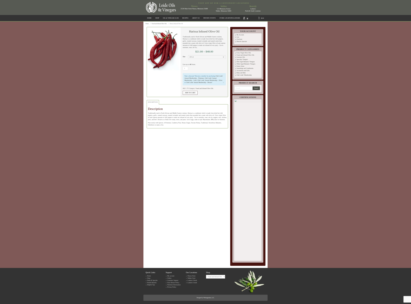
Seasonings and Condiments (245, 68)
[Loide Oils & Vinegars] (162, 7)
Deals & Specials (242, 41)
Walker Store (191, 278)
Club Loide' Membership (244, 75)
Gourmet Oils (241, 57)
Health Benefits (151, 282)
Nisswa (194, 6)
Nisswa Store (191, 276)
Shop (148, 278)
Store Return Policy (173, 282)
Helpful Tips (151, 285)
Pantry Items (240, 66)
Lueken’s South (192, 282)
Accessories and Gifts (243, 70)
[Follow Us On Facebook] (247, 18)
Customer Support (172, 280)
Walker (224, 6)
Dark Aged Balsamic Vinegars (246, 61)
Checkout (239, 39)
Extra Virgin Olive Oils (244, 53)
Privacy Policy (171, 287)
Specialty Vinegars (242, 59)
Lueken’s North (192, 280)
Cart (238, 37)
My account (170, 276)
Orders (169, 278)
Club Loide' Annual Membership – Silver (209, 80)
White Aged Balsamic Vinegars (246, 64)
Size (184, 56)
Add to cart (190, 93)
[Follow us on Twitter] (244, 18)
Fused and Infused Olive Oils (159, 23)
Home (147, 23)
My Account (240, 35)
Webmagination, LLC (208, 297)
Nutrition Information (174, 285)
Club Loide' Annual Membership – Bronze (199, 82)
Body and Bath (241, 73)
